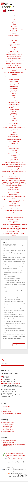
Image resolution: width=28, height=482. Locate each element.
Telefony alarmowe (7, 426)
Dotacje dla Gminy (14, 159)
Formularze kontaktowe (8, 431)
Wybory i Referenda (14, 79)
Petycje (14, 77)
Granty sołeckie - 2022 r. (14, 191)
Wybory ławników (14, 81)
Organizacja (14, 31)
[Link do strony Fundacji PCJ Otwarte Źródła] (14, 458)
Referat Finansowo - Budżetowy (14, 61)
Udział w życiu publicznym (14, 102)
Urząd (14, 49)
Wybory (14, 111)
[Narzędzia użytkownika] (23, 245)
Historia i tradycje (14, 45)
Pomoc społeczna (14, 99)
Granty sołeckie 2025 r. (14, 194)
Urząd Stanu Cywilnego (13, 65)
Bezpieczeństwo (14, 92)
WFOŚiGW (14, 203)
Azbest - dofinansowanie (14, 205)
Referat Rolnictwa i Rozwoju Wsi (14, 63)
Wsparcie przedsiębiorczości (14, 139)
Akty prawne (14, 74)
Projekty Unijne (14, 161)
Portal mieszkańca (14, 130)
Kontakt (14, 235)
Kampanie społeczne (14, 109)
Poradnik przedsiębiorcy (14, 136)
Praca (14, 97)
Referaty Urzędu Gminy (8, 422)
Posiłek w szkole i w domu (14, 221)
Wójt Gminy (14, 26)
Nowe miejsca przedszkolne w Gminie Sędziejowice (14, 164)
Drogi (14, 42)
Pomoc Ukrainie (14, 129)
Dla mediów (14, 150)
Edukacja (14, 95)
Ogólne (14, 23)
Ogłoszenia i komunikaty (14, 146)
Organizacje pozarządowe (14, 35)
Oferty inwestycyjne (14, 141)
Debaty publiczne (14, 106)
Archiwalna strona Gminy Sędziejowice (12, 413)
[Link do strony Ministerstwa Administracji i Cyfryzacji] (14, 455)
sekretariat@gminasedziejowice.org (11, 383)
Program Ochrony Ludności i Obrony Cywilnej (14, 233)
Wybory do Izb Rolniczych (14, 83)
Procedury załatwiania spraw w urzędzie (14, 72)
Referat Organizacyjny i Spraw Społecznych (14, 60)
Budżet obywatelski (14, 107)
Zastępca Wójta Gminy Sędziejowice (14, 54)
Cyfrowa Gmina (14, 175)
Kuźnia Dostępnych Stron (16, 473)
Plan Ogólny (14, 47)
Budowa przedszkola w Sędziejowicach (14, 162)
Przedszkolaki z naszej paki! (14, 168)
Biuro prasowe (14, 155)
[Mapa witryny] (13, 6)
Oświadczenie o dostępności (9, 440)
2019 (14, 212)
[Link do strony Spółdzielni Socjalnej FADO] (14, 457)
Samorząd (13, 33)
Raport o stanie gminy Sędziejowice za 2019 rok (14, 30)
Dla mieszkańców (14, 84)
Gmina (13, 21)
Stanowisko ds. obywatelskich (14, 67)
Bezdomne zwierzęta (14, 122)
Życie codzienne (14, 88)
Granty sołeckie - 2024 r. (14, 192)
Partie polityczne (14, 37)
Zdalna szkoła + (14, 169)
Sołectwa (14, 24)
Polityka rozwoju (14, 134)
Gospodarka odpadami (14, 100)
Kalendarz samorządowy (14, 153)
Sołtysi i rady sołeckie (8, 424)
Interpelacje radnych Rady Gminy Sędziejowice (14, 76)
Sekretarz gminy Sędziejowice (14, 58)
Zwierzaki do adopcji (14, 123)
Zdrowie (14, 93)
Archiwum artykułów (7, 411)
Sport (14, 116)
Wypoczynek (14, 120)
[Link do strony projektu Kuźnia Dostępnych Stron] (14, 453)
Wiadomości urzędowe (14, 152)
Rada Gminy (14, 28)
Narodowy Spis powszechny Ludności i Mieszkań (14, 127)
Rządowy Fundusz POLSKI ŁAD (14, 231)
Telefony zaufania (7, 428)
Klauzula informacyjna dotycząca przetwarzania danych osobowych (14, 445)
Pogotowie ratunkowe (8, 429)
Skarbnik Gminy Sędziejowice (14, 56)
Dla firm (14, 132)
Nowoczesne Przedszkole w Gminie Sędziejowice (14, 180)
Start (14, 19)
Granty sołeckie (14, 187)
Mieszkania (14, 90)
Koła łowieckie (14, 38)
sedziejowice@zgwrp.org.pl (13, 278)
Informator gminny (14, 86)
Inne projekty (14, 215)
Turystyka (14, 118)
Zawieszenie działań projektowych (14, 166)
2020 (14, 214)
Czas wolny (14, 113)
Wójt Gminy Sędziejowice (14, 53)
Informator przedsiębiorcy (14, 138)
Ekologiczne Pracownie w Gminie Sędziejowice (14, 207)
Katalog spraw (14, 145)
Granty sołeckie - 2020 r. (14, 189)
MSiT (14, 222)
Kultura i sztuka (14, 114)
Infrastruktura (14, 40)
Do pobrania (14, 157)
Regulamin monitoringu (8, 442)
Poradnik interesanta (14, 148)
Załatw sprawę (14, 143)
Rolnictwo (14, 125)
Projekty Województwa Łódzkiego (14, 185)
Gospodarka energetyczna (14, 44)
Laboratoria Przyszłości (14, 219)
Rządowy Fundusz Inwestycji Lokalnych (14, 217)
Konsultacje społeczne (14, 104)
